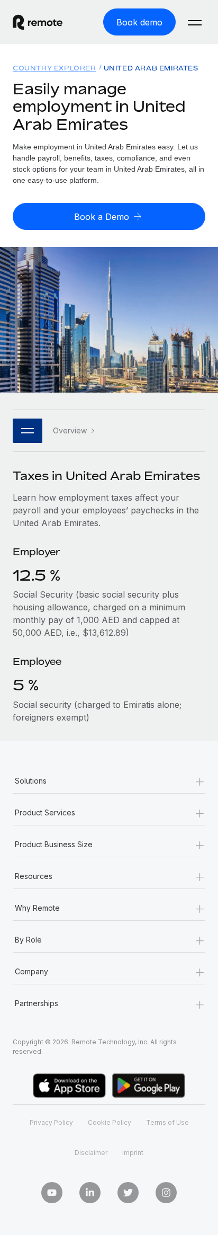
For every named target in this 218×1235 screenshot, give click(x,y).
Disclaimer (91, 1153)
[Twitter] (128, 1192)
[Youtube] (51, 1192)
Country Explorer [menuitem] (54, 68)
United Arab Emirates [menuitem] (151, 68)
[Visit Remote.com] (47, 22)
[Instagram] (166, 1192)
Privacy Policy (51, 1122)
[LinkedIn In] (90, 1192)
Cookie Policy (109, 1122)
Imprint (132, 1153)
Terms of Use (167, 1122)
